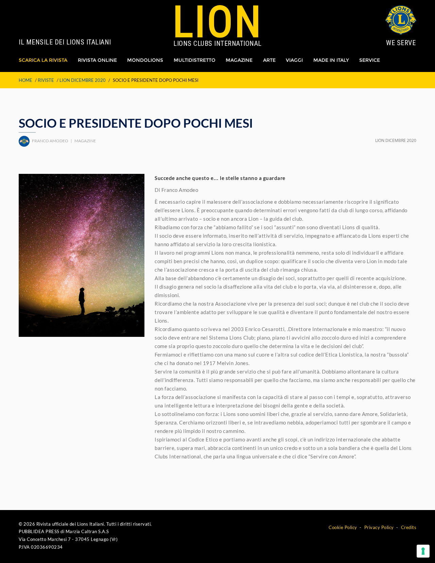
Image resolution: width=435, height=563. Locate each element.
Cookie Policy (343, 527)
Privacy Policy (379, 527)
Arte (269, 60)
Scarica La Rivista (43, 60)
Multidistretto (194, 60)
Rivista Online (97, 60)
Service (369, 60)
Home (25, 80)
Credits (409, 527)
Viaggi (294, 60)
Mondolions (145, 60)
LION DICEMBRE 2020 (82, 80)
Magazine (239, 60)
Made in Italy (331, 60)
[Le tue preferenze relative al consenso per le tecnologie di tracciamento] (423, 551)
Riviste (46, 80)
